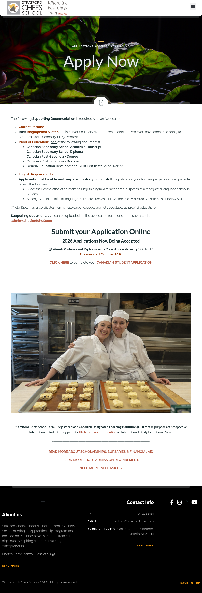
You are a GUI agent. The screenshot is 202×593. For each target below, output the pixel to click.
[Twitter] (187, 503)
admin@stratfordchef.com (31, 221)
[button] (193, 6)
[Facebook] (172, 503)
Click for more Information (97, 432)
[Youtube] (194, 503)
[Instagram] (180, 503)
